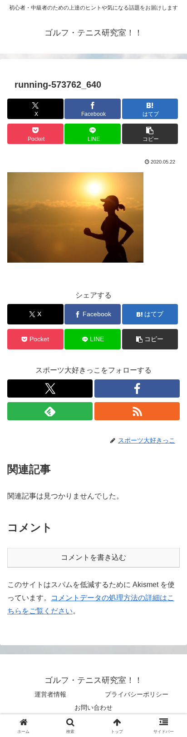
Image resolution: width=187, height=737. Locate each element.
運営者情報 (50, 694)
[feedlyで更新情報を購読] (50, 411)
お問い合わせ (93, 707)
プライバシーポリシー (136, 694)
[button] (150, 134)
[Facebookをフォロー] (137, 388)
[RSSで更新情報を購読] (137, 411)
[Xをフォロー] (50, 388)
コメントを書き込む (93, 557)
